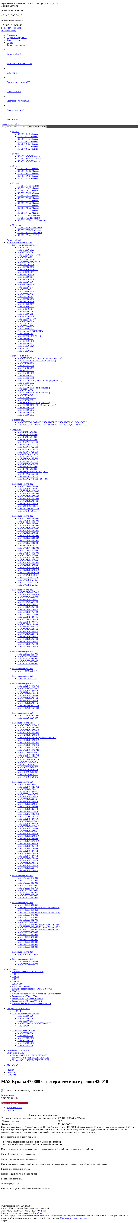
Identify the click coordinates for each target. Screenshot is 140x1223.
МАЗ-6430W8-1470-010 (28, 760)
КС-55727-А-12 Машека (29, 215)
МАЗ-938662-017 (25, 348)
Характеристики (14, 1107)
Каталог (11, 1072)
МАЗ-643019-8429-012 (28, 777)
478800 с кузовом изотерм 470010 (27, 971)
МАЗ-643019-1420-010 (28, 762)
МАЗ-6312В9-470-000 (28, 695)
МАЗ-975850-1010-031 (28, 279)
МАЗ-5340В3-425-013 (28, 641)
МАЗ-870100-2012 (26, 410)
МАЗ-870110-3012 (26, 383)
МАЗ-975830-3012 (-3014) (29, 336)
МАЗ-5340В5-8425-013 (28, 592)
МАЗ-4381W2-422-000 (28, 474)
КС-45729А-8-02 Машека (29, 161)
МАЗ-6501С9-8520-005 (28, 715)
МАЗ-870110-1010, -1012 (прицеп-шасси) (37, 360)
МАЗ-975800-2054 (26, 314)
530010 (15, 974)
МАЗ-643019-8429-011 (28, 774)
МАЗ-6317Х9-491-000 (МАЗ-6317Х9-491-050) (39, 912)
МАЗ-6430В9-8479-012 (28, 757)
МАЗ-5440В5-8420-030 (28, 530)
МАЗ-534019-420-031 (27, 511)
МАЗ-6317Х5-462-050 (28, 910)
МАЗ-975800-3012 (26, 328)
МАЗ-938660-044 (25, 333)
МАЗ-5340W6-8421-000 (28, 508)
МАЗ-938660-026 (25, 311)
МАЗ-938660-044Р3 (27, 319)
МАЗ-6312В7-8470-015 (28, 688)
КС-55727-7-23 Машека (28, 213)
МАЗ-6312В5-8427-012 (28, 821)
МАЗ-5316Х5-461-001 (28, 656)
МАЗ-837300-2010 (26, 363)
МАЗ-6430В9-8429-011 (28, 752)
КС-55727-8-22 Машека (28, 208)
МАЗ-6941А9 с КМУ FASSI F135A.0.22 (30, 1058)
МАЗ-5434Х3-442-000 (28, 659)
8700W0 (16, 991)
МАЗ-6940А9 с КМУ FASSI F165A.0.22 (30, 1060)
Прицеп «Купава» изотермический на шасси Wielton (36, 994)
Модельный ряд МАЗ (17, 37)
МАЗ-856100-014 (25, 1033)
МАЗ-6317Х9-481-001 (28, 944)
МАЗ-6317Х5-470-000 (28, 915)
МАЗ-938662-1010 (26, 260)
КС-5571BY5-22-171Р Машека (32, 220)
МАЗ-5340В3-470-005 (28, 489)
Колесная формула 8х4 (22, 952)
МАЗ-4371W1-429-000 (28, 452)
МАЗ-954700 (23, 1026)
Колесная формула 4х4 (22, 651)
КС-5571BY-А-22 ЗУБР (28, 235)
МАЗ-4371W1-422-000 (28, 444)
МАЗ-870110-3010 (26, 378)
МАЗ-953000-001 (25, 1021)
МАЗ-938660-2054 (26, 326)
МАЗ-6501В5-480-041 (28, 799)
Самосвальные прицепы (23, 1030)
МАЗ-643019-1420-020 (28, 769)
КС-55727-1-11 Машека (28, 186)
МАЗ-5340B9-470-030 (28, 503)
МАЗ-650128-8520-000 (28, 718)
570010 (15, 976)
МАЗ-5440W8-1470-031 (28, 575)
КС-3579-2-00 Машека (28, 134)
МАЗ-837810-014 (25, 385)
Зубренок (16, 429)
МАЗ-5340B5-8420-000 (28, 491)
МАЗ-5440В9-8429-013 (28, 567)
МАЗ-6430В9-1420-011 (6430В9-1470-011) (37, 737)
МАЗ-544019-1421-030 (28, 577)
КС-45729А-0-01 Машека (29, 156)
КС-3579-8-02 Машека (28, 149)
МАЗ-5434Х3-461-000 (28, 663)
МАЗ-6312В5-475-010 (28, 853)
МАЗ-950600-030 (25, 1018)
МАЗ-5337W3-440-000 (28, 597)
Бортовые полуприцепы (23, 245)
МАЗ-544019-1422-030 (28, 582)
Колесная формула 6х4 (22, 683)
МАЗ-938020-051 (25, 296)
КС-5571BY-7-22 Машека (29, 230)
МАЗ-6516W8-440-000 (28, 964)
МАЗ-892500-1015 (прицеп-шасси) (34, 388)
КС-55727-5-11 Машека (28, 193)
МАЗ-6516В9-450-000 (28, 962)
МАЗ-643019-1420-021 (28, 772)
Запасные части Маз (10, 124)
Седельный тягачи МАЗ (18, 101)
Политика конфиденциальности (75, 1218)
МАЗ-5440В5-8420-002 (28, 528)
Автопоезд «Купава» (21, 986)
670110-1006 (18, 984)
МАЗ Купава (12, 73)
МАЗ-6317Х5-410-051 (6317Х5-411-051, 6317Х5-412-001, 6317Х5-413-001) (52, 422)
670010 (15, 981)
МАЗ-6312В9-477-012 (28, 865)
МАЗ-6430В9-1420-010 (28, 735)
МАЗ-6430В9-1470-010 (28, 745)
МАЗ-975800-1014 (26, 277)
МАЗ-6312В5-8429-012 (28, 826)
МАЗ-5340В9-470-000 (28, 501)
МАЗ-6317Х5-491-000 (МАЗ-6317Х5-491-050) (39, 925)
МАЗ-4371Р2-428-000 (27, 432)
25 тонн (15, 183)
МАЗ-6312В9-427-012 (28, 851)
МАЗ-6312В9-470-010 (28, 700)
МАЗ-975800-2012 (26, 306)
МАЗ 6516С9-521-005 (28, 954)
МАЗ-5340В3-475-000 (28, 644)
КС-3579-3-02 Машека (28, 136)
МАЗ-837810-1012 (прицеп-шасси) (34, 402)
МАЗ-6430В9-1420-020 (28, 742)
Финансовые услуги (16, 45)
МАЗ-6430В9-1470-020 (28, 750)
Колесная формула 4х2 (22, 484)
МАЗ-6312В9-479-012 (28, 870)
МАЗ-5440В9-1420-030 (28, 558)
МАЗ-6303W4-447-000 (28, 794)
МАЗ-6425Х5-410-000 (28, 878)
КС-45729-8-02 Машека (28, 173)
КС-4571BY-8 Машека (28, 178)
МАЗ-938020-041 (25, 287)
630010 (15, 979)
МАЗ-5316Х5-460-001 (28, 654)
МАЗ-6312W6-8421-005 (28, 708)
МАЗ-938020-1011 (26, 304)
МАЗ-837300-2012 (26, 368)
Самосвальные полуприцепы (25, 1013)
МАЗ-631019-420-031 (27, 671)
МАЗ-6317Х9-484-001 (28, 947)
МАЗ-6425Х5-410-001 (28, 880)
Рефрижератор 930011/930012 (26, 996)
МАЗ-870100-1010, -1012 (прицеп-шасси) (37, 405)
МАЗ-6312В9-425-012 (28, 846)
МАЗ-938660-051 (25, 338)
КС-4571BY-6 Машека (28, 176)
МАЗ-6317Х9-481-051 (28, 905)
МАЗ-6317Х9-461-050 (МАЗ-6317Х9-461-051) (39, 927)
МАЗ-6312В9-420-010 (28, 691)
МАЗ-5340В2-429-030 (28, 624)
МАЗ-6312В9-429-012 (28, 856)
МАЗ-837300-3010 (26, 373)
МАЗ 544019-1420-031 (28, 545)
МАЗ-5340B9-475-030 (28, 612)
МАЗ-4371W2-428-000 (28, 459)
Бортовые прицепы (21, 356)
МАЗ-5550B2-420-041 (28, 617)
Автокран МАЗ (14, 54)
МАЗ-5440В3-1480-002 (28, 518)
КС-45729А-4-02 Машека (29, 159)
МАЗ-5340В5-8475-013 (28, 595)
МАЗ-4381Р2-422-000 (27, 466)
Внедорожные (18, 420)
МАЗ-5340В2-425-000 (28, 607)
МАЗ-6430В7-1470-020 (28, 732)
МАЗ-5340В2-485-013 (28, 631)
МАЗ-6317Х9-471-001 (28, 937)
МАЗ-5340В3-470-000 (28, 486)
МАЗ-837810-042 (25, 395)
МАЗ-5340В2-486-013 (28, 634)
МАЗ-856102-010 (25, 1035)
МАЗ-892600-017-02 (27, 397)
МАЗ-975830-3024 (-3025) (29, 255)
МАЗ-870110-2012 (26, 370)
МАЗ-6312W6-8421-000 (28, 705)
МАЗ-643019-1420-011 (28, 764)
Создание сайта (8, 1213)
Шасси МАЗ (12, 119)
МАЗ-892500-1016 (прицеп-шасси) (34, 393)
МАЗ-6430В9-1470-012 (28, 747)
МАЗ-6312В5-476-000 (28, 858)
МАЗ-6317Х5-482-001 (28, 920)
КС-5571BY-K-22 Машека (30, 227)
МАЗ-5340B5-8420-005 (28, 494)
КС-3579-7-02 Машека (28, 146)
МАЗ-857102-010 (25, 1045)
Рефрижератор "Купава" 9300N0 (27, 1001)
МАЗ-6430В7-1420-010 (28, 725)
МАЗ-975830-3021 (26, 351)
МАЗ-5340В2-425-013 (28, 609)
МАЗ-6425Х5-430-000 (28, 883)
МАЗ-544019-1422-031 (28, 585)
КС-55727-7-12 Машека (28, 200)
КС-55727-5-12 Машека (28, 188)
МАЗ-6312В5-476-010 (28, 863)
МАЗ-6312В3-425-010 (28, 801)
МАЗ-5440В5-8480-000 (28, 535)
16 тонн (15, 154)
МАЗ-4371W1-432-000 (28, 457)
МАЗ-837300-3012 (26, 375)
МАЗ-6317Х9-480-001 (28, 942)
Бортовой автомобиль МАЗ (19, 63)
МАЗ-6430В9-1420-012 (28, 740)
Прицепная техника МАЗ (18, 82)
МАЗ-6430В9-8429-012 (28, 755)
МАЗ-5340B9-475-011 (28, 599)
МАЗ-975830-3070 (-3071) (29, 262)
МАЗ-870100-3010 (26, 412)
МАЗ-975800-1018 (26, 292)
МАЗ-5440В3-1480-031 (28, 523)
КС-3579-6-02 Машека (28, 141)
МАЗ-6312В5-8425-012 (28, 814)
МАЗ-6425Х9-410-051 (28, 890)
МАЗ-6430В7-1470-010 (28, 730)
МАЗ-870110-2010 (26, 365)
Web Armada (42, 1213)
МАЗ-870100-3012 (26, 415)
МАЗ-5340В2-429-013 (28, 619)
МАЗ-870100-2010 (26, 407)
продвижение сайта (27, 1213)
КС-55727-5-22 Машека (28, 198)
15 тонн (15, 131)
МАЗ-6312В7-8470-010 (28, 686)
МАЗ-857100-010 (25, 1040)
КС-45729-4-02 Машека (28, 171)
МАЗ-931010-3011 (26, 272)
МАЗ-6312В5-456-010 (28, 843)
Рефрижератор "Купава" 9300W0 (27, 998)
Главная (10, 1070)
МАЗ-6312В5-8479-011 (28, 831)
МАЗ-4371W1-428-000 (28, 449)
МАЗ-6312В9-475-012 (28, 861)
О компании (12, 35)
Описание (11, 1110)
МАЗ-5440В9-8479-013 (28, 570)
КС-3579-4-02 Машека (28, 139)
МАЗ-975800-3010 (26, 321)
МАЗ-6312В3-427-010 (28, 811)
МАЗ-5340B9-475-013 (28, 604)
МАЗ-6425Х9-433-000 (28, 895)
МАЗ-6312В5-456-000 (28, 838)
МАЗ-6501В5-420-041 (28, 792)
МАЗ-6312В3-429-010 (28, 819)
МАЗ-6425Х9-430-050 (28, 893)
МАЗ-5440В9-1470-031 (28, 565)
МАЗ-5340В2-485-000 (28, 629)
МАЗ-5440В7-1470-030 (28, 553)
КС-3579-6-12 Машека (28, 144)
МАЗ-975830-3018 (26, 341)
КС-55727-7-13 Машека (28, 210)
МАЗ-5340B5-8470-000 (28, 496)
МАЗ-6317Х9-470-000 (28, 932)
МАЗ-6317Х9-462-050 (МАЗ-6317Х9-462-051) (39, 930)
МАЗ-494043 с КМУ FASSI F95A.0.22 (29, 1055)
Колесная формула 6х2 (22, 668)
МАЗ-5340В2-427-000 (28, 614)
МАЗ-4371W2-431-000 (28, 461)
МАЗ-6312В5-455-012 (28, 868)
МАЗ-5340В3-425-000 (28, 639)
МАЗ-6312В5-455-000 (28, 829)
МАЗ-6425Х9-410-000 (28, 885)
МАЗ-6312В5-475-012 (28, 789)
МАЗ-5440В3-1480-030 (28, 521)
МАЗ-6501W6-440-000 (28, 816)
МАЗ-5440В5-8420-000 (28, 526)
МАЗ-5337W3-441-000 (28, 602)
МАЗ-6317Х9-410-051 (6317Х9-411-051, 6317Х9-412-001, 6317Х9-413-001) (52, 425)
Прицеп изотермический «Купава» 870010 (32, 989)
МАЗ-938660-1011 (26, 343)
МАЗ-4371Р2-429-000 (27, 434)
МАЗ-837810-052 (25, 400)
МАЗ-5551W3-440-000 (28, 627)
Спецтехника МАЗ (15, 110)
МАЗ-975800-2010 (26, 299)
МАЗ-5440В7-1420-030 (28, 548)
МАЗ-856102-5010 (26, 1038)
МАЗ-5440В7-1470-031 (28, 555)
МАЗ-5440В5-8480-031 (28, 543)
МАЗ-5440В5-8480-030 (28, 540)
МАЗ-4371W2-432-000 (28, 464)
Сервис (10, 42)
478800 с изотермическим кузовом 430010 (31, 1003)
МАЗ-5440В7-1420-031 (28, 550)
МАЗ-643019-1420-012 (28, 767)
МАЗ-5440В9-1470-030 (28, 562)
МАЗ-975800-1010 (26, 267)
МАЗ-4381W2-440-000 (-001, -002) (33, 479)
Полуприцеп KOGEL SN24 (30, 331)
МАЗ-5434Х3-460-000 (28, 661)
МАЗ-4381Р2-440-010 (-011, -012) (33, 471)
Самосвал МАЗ (14, 91)
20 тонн (15, 166)
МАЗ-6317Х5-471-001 (28, 917)
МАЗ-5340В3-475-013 (28, 646)
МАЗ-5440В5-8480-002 (28, 538)
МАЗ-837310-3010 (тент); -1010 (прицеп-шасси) (40, 380)
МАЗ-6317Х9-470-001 (28, 934)
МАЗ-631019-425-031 (27, 678)
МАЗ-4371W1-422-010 (28, 447)
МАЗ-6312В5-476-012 (28, 796)
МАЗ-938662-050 (25, 252)
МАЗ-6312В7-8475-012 (28, 841)
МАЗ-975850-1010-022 (28, 269)
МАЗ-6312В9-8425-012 (28, 787)
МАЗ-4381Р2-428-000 (27, 469)
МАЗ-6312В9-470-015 (28, 703)
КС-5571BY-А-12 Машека (30, 232)
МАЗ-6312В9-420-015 (28, 693)
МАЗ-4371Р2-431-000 (27, 437)
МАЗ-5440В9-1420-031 (28, 560)
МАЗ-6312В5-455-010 (28, 833)
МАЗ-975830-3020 (26, 346)
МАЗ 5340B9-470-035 (28, 506)
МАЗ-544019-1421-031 (28, 580)
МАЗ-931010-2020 (26, 264)
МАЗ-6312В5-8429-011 (28, 804)
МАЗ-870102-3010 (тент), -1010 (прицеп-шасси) (40, 358)
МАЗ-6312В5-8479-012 (28, 836)
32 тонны (16, 225)
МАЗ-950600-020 (25, 1016)
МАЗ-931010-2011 (26, 257)
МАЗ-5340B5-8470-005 (28, 498)
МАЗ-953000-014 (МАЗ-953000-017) (34, 1023)
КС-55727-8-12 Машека (28, 205)
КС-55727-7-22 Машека (28, 203)
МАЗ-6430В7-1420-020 (28, 728)
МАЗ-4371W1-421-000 (28, 442)
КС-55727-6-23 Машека (28, 191)
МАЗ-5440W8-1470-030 (28, 572)
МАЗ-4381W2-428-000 (28, 476)
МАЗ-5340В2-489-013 (28, 636)
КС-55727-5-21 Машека (28, 195)
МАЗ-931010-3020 (26, 274)
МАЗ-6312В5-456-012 (28, 784)
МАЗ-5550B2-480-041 (28, 622)
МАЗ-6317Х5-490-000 (28, 922)
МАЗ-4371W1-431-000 (28, 454)
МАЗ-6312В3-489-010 (28, 824)
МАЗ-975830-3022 (26, 250)
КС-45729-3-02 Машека (28, 168)
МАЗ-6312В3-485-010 (28, 809)
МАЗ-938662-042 (25, 247)
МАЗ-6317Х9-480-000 (28, 939)
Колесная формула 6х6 (22, 875)
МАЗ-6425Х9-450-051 (28, 897)
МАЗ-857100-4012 (26, 1043)
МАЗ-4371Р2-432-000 (27, 439)
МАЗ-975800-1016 (26, 284)
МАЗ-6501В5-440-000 (28, 806)
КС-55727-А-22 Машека (29, 218)
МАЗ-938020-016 (25, 282)
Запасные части (14, 40)
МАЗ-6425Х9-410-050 (28, 888)
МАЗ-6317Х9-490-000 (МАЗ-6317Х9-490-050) (39, 907)
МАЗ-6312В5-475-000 (28, 848)
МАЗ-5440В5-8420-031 (28, 533)
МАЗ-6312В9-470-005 (28, 698)
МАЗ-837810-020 (25, 390)
